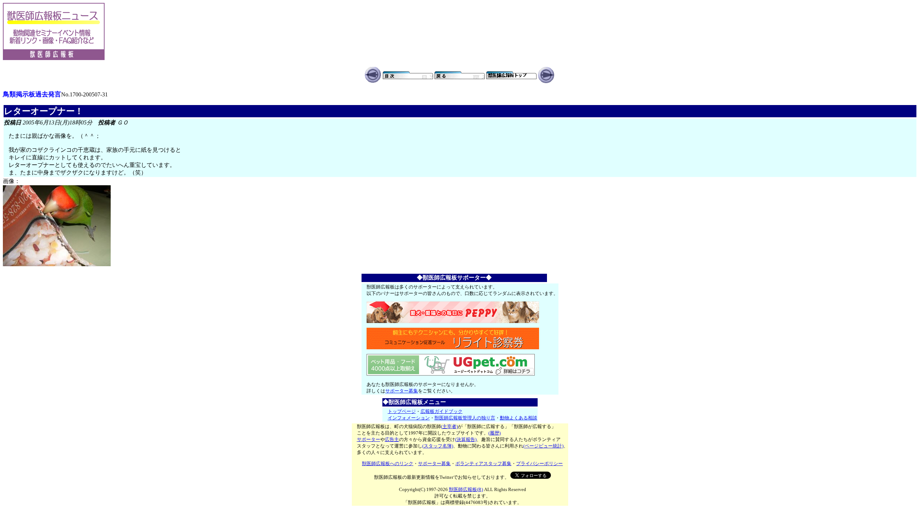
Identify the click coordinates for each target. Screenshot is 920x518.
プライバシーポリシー (539, 463)
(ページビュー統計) (543, 446)
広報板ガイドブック (441, 411)
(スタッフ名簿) (437, 446)
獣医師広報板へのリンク (387, 463)
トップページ (402, 411)
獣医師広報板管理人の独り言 (464, 418)
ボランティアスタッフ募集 (483, 463)
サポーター (368, 439)
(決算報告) (466, 439)
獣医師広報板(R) (466, 489)
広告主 (392, 439)
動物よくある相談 (518, 418)
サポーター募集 (401, 391)
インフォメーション (409, 418)
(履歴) (494, 433)
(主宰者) (449, 426)
